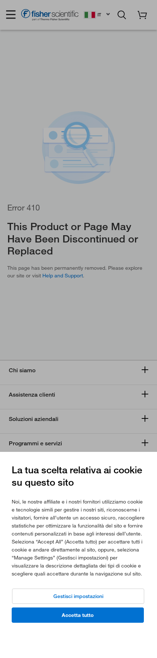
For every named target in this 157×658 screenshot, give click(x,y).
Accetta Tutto (78, 615)
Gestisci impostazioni (78, 596)
